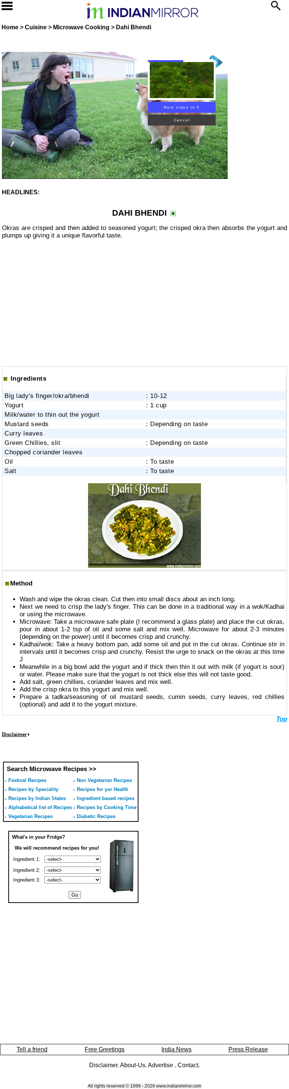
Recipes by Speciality (33, 789)
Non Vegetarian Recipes (104, 780)
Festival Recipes (27, 780)
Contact (188, 1065)
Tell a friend (32, 1049)
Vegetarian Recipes (30, 816)
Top (281, 719)
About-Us (132, 1065)
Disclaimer (103, 1065)
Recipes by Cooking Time (107, 807)
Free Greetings (105, 1049)
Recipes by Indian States (37, 798)
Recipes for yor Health (102, 789)
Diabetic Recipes (96, 816)
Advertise (161, 1065)
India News (176, 1049)
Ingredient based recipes (105, 798)
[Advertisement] (144, 298)
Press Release (248, 1049)
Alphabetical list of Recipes (40, 807)
